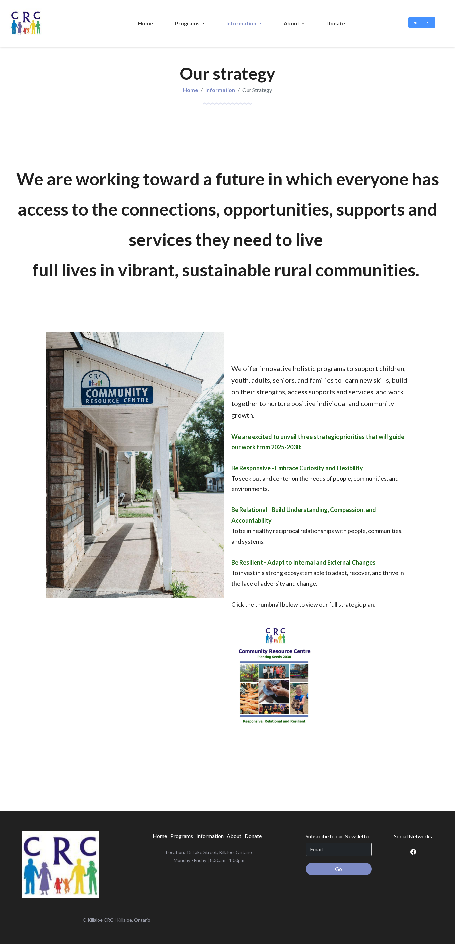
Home (190, 90)
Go (338, 869)
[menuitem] (145, 23)
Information (220, 90)
